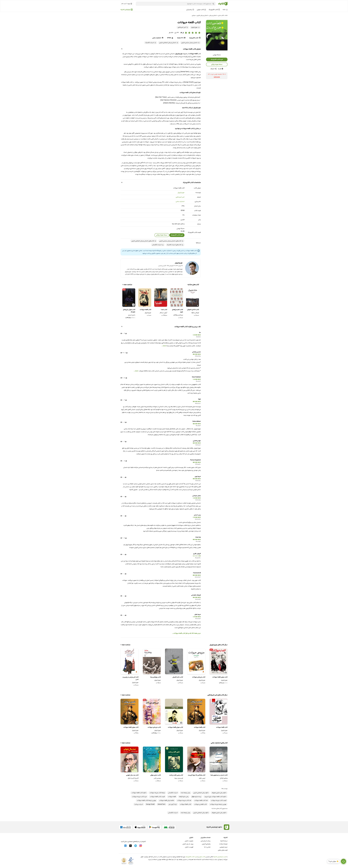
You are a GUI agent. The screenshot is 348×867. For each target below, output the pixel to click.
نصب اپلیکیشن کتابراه (220, 857)
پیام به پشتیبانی (205, 841)
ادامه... (164, 346)
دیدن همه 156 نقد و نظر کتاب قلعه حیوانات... (186, 633)
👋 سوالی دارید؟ (333, 861)
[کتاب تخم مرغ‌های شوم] (176, 297)
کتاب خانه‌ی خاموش (193, 310)
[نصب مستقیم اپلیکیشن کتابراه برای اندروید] (169, 827)
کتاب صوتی (202, 857)
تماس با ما (207, 847)
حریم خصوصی (223, 847)
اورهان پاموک (195, 313)
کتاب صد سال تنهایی (132, 775)
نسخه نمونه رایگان (216, 64)
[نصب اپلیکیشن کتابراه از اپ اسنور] (140, 827)
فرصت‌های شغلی (222, 850)
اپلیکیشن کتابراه (125, 10)
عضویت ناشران (189, 841)
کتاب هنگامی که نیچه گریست (196, 775)
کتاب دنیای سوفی (155, 775)
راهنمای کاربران (206, 844)
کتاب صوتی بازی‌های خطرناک (129, 311)
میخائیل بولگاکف (178, 315)
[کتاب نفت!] (160, 297)
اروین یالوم (202, 778)
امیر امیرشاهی (180, 197)
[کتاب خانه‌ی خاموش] (192, 297)
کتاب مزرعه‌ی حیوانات (198, 677)
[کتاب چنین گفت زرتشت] (174, 759)
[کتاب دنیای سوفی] (152, 759)
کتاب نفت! (164, 310)
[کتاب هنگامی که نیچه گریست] (196, 759)
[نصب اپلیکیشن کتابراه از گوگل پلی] (154, 827)
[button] (216, 35)
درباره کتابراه (223, 841)
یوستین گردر (157, 778)
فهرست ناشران (189, 847)
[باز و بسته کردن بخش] (122, 49)
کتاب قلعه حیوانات (145, 310)
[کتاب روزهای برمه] (152, 661)
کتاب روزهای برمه (155, 677)
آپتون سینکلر (163, 313)
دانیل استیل (131, 315)
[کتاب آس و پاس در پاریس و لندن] (129, 661)
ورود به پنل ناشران (188, 844)
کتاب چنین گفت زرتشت (176, 775)
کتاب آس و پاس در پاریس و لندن (130, 678)
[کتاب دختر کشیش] (174, 661)
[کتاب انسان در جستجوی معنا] (218, 759)
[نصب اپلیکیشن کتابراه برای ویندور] (125, 827)
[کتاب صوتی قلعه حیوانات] (174, 711)
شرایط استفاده (223, 844)
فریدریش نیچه (178, 778)
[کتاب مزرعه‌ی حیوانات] (196, 661)
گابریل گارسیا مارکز (133, 778)
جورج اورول (181, 192)
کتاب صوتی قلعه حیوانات (219, 677)
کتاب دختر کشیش (177, 677)
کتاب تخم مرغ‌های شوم (177, 311)
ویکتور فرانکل (223, 778)
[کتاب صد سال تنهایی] (129, 759)
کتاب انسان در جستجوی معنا (218, 775)
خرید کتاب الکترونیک (217, 59)
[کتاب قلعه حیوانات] (144, 297)
